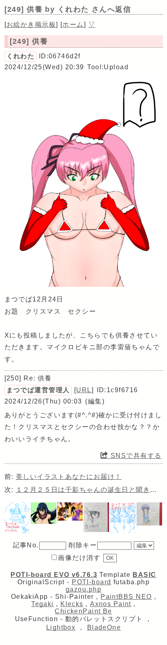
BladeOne (104, 627)
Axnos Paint (110, 603)
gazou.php (83, 589)
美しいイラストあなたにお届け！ (69, 476)
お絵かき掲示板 (31, 24)
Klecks (72, 603)
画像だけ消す (79, 557)
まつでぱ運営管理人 (38, 390)
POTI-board (91, 582)
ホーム (73, 24)
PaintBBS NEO (126, 596)
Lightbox (61, 627)
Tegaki (42, 603)
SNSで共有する (135, 455)
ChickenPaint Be (83, 611)
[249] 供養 (29, 41)
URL (83, 390)
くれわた (20, 56)
